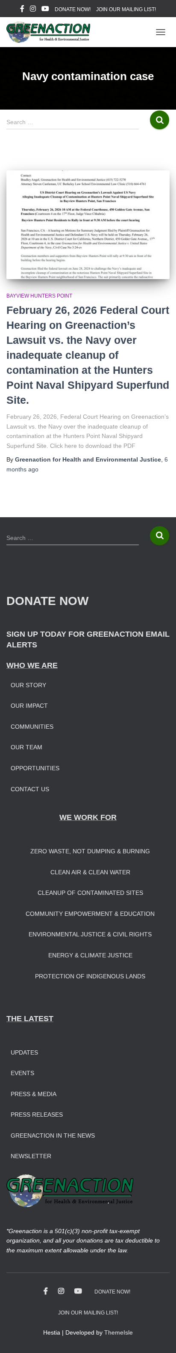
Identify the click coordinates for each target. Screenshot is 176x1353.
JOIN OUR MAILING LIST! (126, 9)
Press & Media (33, 1094)
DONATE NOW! (73, 9)
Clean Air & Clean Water (90, 872)
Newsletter (31, 1156)
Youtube (45, 10)
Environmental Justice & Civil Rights (90, 934)
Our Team (26, 747)
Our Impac (27, 705)
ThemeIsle (118, 1332)
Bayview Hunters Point (39, 296)
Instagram (33, 10)
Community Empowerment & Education (90, 913)
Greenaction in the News (53, 1135)
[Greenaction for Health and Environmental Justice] (51, 32)
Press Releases (37, 1114)
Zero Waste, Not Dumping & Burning (90, 851)
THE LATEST (29, 1018)
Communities (32, 726)
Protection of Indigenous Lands (90, 976)
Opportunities (35, 768)
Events (22, 1073)
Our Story (28, 685)
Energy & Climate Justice (90, 955)
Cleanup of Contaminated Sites (90, 892)
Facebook (22, 10)
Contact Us (30, 789)
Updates (24, 1052)
